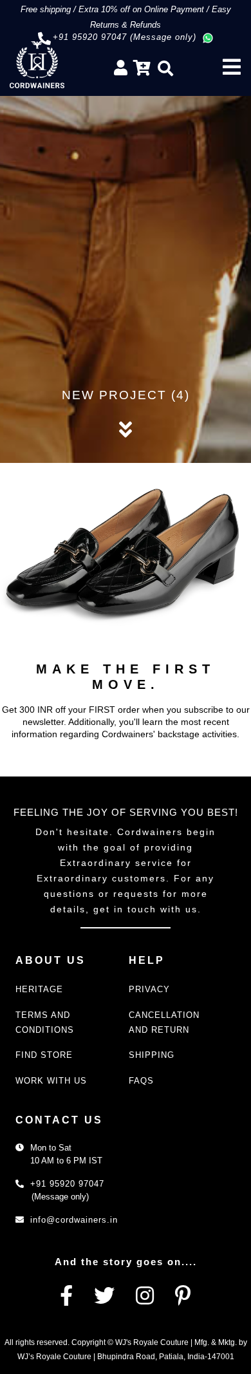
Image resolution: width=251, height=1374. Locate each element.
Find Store (44, 1055)
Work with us (51, 1081)
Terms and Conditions (44, 1022)
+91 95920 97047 (67, 1184)
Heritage (39, 989)
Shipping (151, 1055)
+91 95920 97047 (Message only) (124, 37)
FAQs (141, 1081)
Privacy (149, 989)
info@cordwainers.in (74, 1220)
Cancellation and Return (164, 1022)
